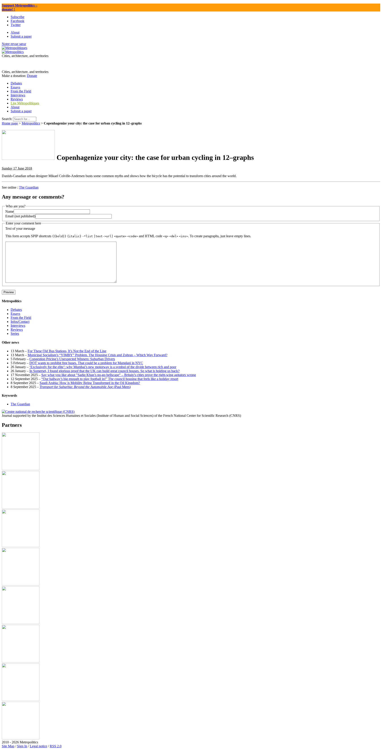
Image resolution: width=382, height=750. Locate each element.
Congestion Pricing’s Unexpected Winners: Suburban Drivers (72, 359)
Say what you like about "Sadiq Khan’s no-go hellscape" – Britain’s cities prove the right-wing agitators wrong (118, 375)
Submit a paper (21, 111)
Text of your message (20, 228)
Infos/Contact (20, 321)
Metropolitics (31, 123)
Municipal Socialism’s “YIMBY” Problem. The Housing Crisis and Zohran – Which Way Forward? (97, 355)
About (15, 107)
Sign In (22, 746)
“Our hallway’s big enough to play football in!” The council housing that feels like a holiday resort (109, 379)
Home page (10, 123)
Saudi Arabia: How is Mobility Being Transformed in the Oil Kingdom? (90, 383)
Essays (15, 314)
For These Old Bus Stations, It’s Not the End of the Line (67, 351)
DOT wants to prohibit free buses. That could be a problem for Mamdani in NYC (86, 363)
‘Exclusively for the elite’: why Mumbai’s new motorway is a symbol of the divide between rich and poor (102, 367)
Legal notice (38, 746)
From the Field (21, 318)
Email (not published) (20, 216)
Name (9, 211)
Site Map (8, 746)
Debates (16, 310)
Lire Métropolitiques (25, 103)
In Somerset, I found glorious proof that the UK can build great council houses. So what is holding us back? (104, 371)
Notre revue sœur (14, 44)
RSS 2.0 (55, 746)
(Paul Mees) (85, 387)
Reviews (17, 329)
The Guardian (28, 187)
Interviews (18, 325)
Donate (32, 76)
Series (15, 333)
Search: (7, 119)
